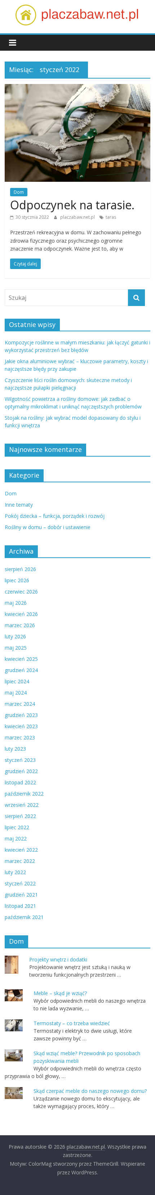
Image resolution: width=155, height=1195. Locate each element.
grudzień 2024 (21, 670)
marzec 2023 (20, 737)
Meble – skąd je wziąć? (60, 993)
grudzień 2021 (21, 894)
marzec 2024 (20, 703)
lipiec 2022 (17, 827)
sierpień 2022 (20, 816)
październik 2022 (24, 793)
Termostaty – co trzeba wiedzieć (72, 1023)
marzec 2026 (20, 625)
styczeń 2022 (20, 883)
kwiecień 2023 (21, 726)
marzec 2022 (20, 861)
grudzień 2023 (21, 715)
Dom (19, 192)
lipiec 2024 (17, 681)
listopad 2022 (20, 782)
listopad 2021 (20, 905)
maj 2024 (16, 692)
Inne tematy (19, 504)
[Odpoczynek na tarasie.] (77, 88)
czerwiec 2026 (21, 591)
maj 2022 (16, 838)
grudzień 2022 (21, 771)
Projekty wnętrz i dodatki (58, 959)
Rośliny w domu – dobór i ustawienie (47, 527)
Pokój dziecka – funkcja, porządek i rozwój (55, 515)
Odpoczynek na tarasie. (72, 205)
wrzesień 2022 (22, 804)
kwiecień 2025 (21, 658)
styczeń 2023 (20, 759)
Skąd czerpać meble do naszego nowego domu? (90, 1090)
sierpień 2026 (20, 569)
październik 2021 (24, 917)
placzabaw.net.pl (78, 217)
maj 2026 (16, 602)
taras (111, 217)
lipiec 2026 (17, 580)
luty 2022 (15, 872)
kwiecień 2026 (21, 614)
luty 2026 (15, 636)
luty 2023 (15, 748)
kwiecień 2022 (21, 849)
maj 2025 (16, 647)
